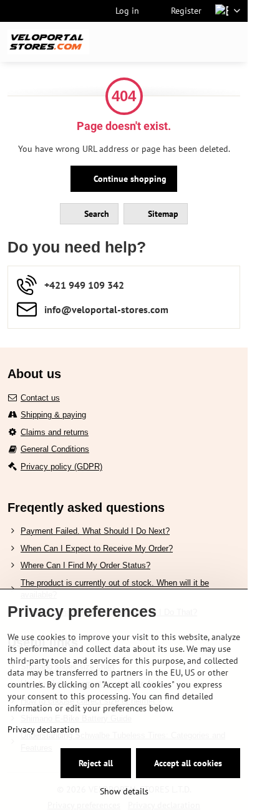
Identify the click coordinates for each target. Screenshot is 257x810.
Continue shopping (129, 178)
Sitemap (161, 213)
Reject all (96, 763)
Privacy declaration (43, 729)
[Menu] (233, 41)
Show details (124, 791)
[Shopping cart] (203, 41)
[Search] (173, 41)
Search (95, 213)
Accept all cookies (188, 763)
